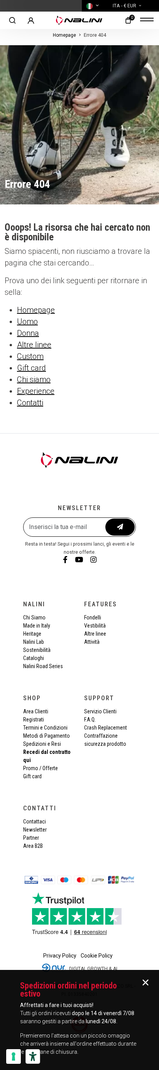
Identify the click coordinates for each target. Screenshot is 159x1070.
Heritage (32, 634)
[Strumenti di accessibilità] (32, 1056)
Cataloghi (33, 658)
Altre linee (34, 344)
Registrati (33, 719)
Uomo (27, 321)
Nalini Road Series (43, 666)
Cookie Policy (97, 956)
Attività (92, 642)
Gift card (31, 368)
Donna (28, 333)
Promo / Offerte (40, 768)
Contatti (30, 402)
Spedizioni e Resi (42, 744)
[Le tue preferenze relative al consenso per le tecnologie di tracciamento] (13, 1056)
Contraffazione (101, 736)
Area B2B (33, 846)
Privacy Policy (59, 956)
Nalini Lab (33, 642)
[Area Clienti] (31, 20)
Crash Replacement (105, 728)
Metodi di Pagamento (46, 736)
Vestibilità (95, 626)
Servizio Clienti (100, 711)
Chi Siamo (34, 617)
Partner (31, 838)
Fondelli (92, 617)
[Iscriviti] (120, 527)
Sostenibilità (37, 650)
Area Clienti (35, 711)
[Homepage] (79, 20)
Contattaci (34, 821)
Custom (30, 356)
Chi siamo (34, 379)
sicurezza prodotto (105, 744)
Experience (35, 391)
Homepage (64, 35)
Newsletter (35, 830)
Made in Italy (36, 626)
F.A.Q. (90, 719)
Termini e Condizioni (45, 728)
